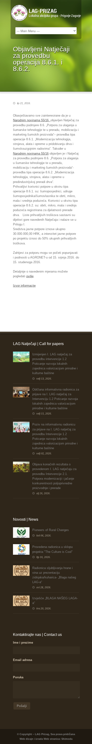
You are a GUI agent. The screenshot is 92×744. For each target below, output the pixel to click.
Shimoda (66, 738)
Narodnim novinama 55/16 (31, 153)
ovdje (29, 276)
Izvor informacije (24, 285)
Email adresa (22, 660)
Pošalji (22, 706)
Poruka (18, 677)
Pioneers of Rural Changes (50, 530)
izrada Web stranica (47, 738)
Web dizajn (26, 738)
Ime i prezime (23, 642)
